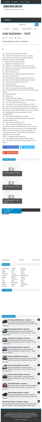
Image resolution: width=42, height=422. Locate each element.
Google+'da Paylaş (12, 152)
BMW (3, 272)
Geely (4, 282)
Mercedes (14, 279)
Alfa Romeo (5, 268)
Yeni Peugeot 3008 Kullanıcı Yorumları (19, 320)
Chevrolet (5, 273)
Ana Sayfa (21, 260)
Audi (3, 270)
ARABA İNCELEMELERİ (13, 6)
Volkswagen (24, 284)
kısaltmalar (19, 37)
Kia (13, 272)
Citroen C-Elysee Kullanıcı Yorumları (19, 374)
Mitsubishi (15, 282)
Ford (3, 280)
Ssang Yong (24, 275)
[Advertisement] (23, 13)
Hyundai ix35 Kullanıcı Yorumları (18, 356)
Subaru (23, 277)
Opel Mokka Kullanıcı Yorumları (17, 383)
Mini (13, 280)
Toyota (23, 282)
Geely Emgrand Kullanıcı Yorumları (18, 329)
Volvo (22, 286)
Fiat (3, 279)
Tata (22, 280)
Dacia (3, 277)
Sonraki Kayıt (5, 260)
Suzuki (23, 279)
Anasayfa (7, 2)
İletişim (27, 2)
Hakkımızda (15, 2)
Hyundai (4, 286)
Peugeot (23, 268)
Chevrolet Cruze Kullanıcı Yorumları (19, 338)
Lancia (14, 273)
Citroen (4, 275)
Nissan (14, 284)
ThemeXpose (23, 419)
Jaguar (14, 268)
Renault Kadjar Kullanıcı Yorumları (18, 392)
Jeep (13, 270)
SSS (22, 2)
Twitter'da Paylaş (29, 147)
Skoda (23, 273)
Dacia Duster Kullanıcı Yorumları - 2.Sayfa (15, 401)
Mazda (14, 277)
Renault (23, 270)
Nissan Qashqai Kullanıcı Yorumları (18, 347)
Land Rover (15, 275)
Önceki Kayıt (36, 260)
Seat (22, 272)
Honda (4, 284)
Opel (13, 286)
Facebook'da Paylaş (12, 147)
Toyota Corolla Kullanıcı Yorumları (18, 365)
